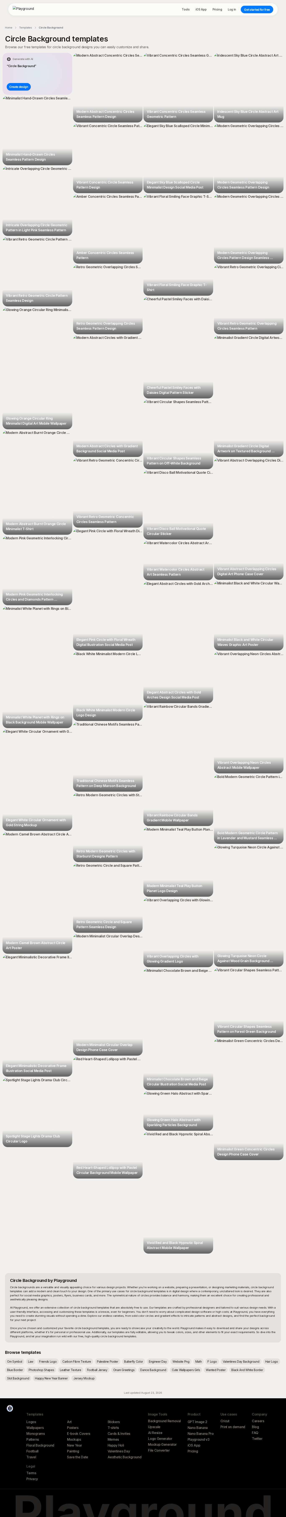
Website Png (181, 1361)
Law (30, 1361)
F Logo (212, 1361)
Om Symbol (14, 1361)
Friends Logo (48, 1361)
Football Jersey (97, 1370)
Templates (25, 27)
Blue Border (15, 1370)
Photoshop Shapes (41, 1370)
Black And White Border (247, 1370)
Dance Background (153, 1370)
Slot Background (18, 1378)
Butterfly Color (133, 1361)
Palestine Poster (107, 1361)
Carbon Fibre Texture (76, 1361)
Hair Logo (271, 1361)
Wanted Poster (215, 1370)
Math (198, 1361)
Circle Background (51, 27)
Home (8, 27)
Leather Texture (70, 1370)
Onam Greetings (124, 1370)
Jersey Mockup (83, 1378)
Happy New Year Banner (51, 1378)
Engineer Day (158, 1361)
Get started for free (257, 9)
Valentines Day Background (241, 1361)
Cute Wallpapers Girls (186, 1370)
